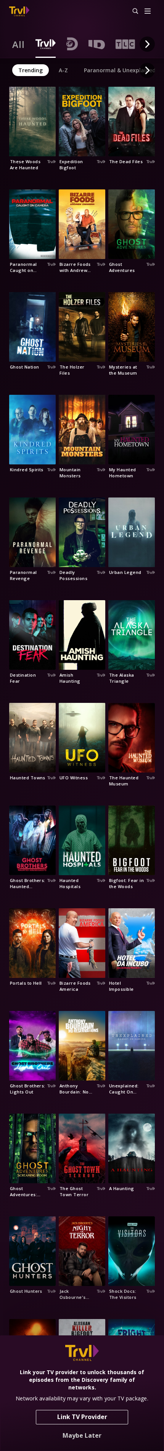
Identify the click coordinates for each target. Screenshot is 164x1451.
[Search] (132, 11)
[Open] (147, 11)
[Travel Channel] (19, 11)
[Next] (147, 44)
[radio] (18, 44)
